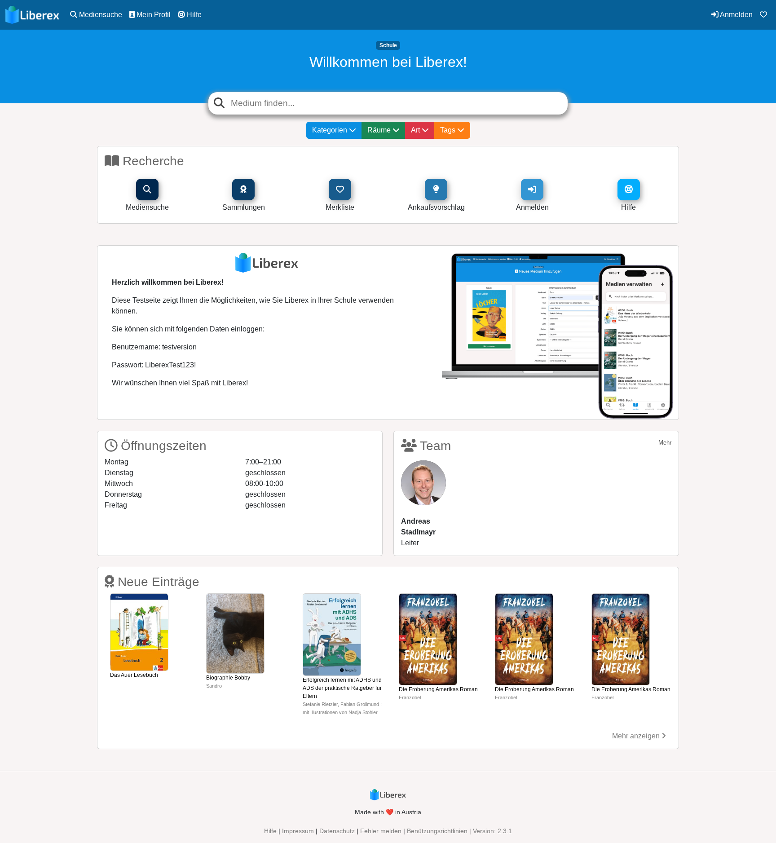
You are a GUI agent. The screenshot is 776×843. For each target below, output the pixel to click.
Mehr (664, 442)
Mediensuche (99, 14)
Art (416, 130)
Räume (379, 130)
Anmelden (736, 14)
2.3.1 (505, 830)
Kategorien (330, 130)
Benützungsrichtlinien (437, 830)
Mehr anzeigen (636, 736)
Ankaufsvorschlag (436, 207)
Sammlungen (243, 207)
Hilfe (193, 14)
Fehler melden (380, 830)
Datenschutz (337, 830)
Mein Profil (153, 14)
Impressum (298, 830)
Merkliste (340, 207)
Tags (448, 130)
